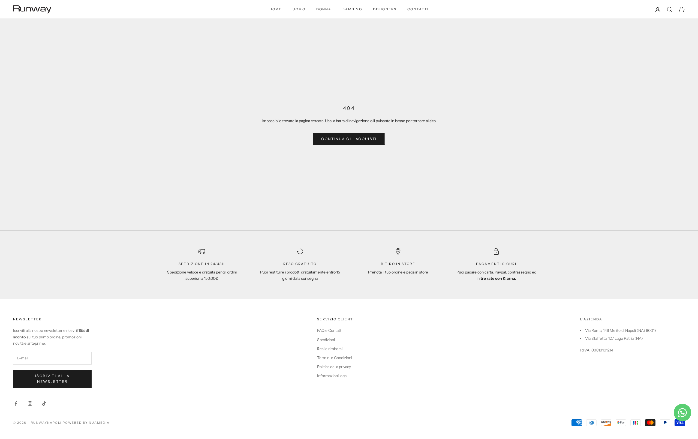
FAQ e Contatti (329, 330)
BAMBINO (352, 9)
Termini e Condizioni (334, 357)
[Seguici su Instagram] (30, 403)
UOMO (299, 9)
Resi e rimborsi (329, 348)
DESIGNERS (384, 9)
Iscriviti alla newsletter (52, 379)
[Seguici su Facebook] (16, 403)
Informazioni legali (332, 375)
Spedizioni (326, 339)
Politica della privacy (334, 366)
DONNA (324, 9)
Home (275, 9)
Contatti (418, 9)
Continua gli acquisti (349, 139)
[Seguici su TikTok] (44, 403)
